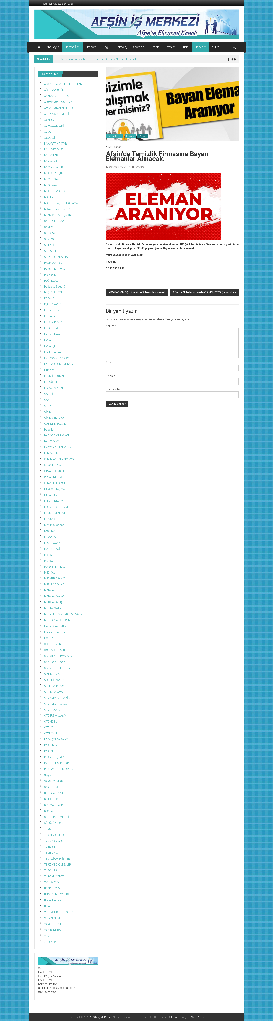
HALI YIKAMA (52, 441)
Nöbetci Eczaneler (54, 632)
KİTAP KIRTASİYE (54, 501)
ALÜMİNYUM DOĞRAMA (58, 101)
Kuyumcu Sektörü (54, 524)
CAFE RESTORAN (54, 221)
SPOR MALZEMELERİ (56, 816)
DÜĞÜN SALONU (54, 292)
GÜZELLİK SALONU (55, 423)
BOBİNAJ (49, 197)
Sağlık (106, 47)
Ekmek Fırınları (52, 310)
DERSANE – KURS (54, 268)
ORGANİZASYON (54, 679)
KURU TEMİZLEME (55, 513)
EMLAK (48, 340)
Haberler (200, 47)
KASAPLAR (50, 495)
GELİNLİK (49, 405)
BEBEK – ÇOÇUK (54, 173)
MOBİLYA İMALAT (54, 596)
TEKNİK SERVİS (53, 840)
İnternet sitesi (113, 389)
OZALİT (48, 727)
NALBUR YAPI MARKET (57, 626)
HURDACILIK (51, 453)
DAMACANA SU (53, 262)
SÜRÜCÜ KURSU (53, 822)
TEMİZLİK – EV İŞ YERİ (57, 858)
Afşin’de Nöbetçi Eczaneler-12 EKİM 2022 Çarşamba (203, 292)
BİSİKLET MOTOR (54, 191)
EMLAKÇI (49, 346)
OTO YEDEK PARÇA (55, 703)
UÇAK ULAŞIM (52, 888)
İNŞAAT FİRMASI (54, 471)
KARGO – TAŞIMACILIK (57, 489)
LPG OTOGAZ (52, 542)
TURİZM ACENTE (54, 876)
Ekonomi (91, 47)
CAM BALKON (52, 227)
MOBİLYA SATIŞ (53, 602)
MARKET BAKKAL (54, 566)
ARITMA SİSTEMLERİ (56, 113)
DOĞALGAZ (51, 280)
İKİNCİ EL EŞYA (53, 465)
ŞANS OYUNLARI (54, 781)
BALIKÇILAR (51, 155)
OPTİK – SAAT (52, 673)
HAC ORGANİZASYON (57, 435)
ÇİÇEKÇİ (49, 244)
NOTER (48, 638)
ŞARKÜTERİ (51, 787)
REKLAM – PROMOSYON (58, 769)
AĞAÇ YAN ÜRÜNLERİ (56, 89)
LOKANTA (50, 536)
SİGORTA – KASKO (55, 793)
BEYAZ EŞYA (51, 179)
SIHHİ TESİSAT (53, 799)
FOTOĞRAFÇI (52, 381)
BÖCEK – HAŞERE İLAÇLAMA (61, 203)
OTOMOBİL (50, 721)
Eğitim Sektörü (52, 304)
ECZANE (49, 298)
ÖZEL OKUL (51, 733)
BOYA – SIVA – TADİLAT (58, 209)
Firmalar (169, 47)
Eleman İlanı (72, 47)
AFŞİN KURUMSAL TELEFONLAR (63, 83)
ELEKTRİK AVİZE (54, 322)
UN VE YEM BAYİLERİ (56, 894)
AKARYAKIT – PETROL (57, 95)
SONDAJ (49, 810)
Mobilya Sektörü (53, 608)
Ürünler (185, 47)
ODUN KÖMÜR (52, 644)
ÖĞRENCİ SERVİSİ (55, 650)
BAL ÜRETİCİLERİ (54, 149)
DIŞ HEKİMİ (50, 274)
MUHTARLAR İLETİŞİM (57, 620)
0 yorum (139, 167)
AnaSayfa (52, 47)
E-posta (111, 375)
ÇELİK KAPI (50, 232)
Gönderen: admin (117, 167)
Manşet (142, 136)
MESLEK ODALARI (54, 584)
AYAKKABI (50, 137)
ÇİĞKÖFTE (50, 250)
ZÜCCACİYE (51, 942)
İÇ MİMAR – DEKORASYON (60, 459)
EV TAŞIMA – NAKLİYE (57, 358)
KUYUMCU (50, 518)
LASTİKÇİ (49, 530)
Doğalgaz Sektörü (54, 286)
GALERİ (48, 393)
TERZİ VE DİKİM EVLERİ (58, 864)
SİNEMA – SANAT (54, 805)
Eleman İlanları (114, 136)
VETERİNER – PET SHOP (58, 912)
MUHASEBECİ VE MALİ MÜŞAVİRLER (65, 614)
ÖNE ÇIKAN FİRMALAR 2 (58, 656)
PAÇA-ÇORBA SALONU (57, 739)
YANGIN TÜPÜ (52, 924)
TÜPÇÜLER (50, 870)
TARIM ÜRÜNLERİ (54, 834)
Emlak (155, 47)
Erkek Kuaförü (52, 352)
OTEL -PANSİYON (54, 685)
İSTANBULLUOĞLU (55, 483)
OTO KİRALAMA (53, 691)
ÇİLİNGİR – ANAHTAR (56, 256)
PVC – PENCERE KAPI (56, 763)
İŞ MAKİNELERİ (53, 477)
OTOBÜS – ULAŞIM (55, 715)
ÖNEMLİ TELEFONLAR (57, 667)
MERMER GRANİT (54, 578)
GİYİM (47, 411)
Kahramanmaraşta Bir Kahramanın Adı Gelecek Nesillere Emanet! (98, 59)
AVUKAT (49, 131)
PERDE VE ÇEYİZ (54, 757)
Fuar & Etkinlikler (53, 387)
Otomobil (139, 47)
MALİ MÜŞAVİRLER (55, 548)
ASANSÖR (50, 119)
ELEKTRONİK (52, 328)
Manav (48, 554)
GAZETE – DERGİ (54, 399)
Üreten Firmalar (53, 900)
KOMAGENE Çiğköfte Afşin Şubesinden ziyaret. (137, 292)
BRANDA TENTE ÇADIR (57, 215)
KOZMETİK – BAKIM (56, 507)
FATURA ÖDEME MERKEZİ (59, 364)
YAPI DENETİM (52, 930)
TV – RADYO (51, 882)
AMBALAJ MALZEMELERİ (59, 107)
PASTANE (50, 751)
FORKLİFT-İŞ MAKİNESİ (57, 375)
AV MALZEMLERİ (54, 125)
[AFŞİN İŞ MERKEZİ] (39, 47)
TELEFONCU (51, 852)
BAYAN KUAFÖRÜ (54, 167)
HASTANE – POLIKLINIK (58, 447)
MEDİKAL (49, 572)
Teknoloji (122, 47)
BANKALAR (50, 161)
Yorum (111, 326)
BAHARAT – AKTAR (55, 143)
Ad (108, 362)
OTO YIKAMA (52, 709)
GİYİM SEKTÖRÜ (54, 417)
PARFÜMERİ (51, 745)
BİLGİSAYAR (51, 185)
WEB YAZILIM (52, 918)
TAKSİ (47, 828)
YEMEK (48, 936)
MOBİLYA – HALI (53, 590)
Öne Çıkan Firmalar (55, 661)
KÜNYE (216, 47)
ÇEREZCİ (49, 238)
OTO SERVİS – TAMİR (57, 697)
